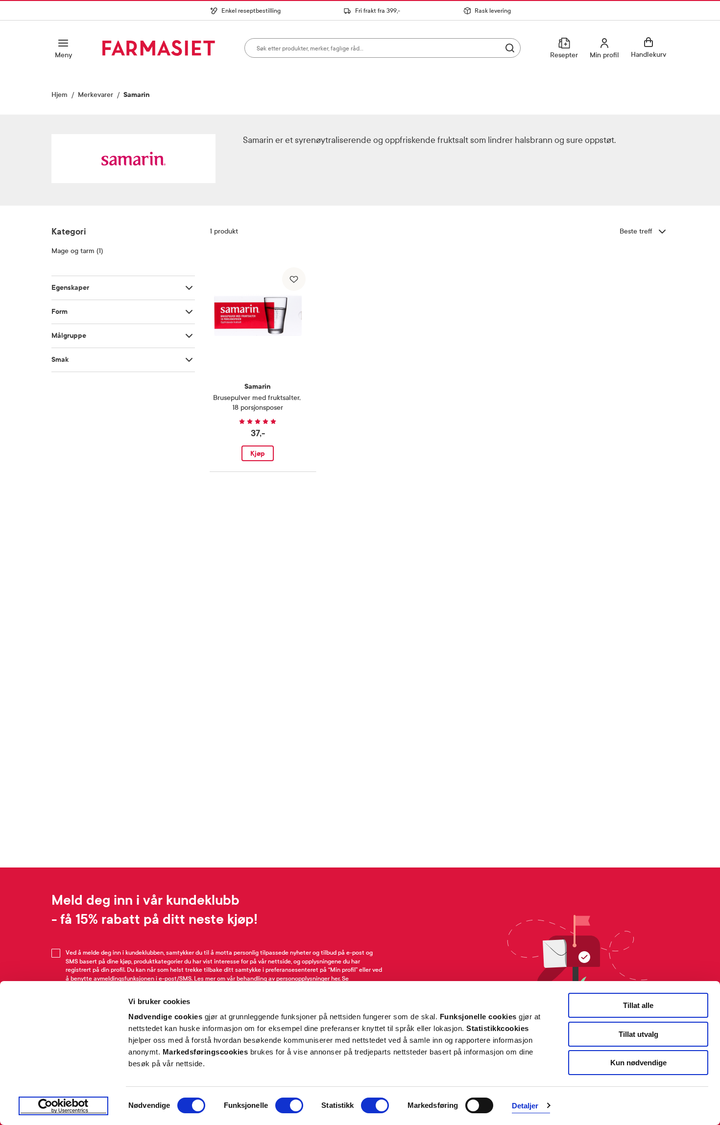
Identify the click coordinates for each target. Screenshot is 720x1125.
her (335, 978)
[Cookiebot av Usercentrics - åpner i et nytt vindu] (63, 1106)
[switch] (289, 1105)
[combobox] (382, 48)
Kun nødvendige (638, 1062)
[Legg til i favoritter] (294, 279)
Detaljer (525, 1106)
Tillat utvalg (638, 1034)
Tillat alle (638, 1005)
